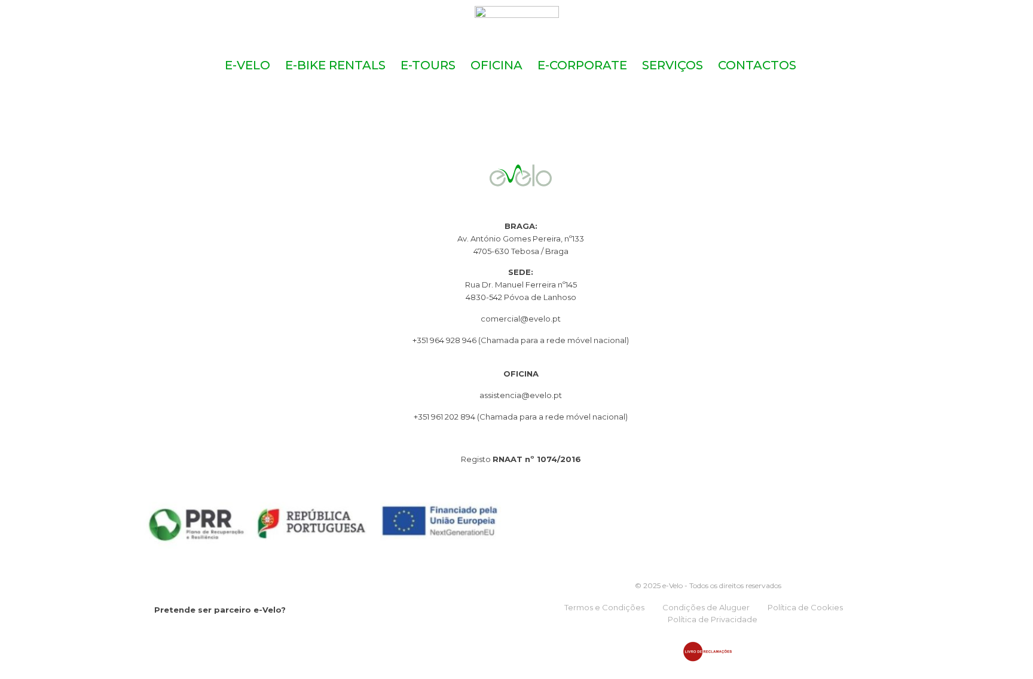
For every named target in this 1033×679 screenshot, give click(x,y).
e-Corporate (582, 65)
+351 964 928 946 (444, 340)
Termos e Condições (604, 607)
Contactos (757, 65)
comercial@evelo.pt (521, 318)
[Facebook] (161, 635)
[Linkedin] (209, 635)
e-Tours (428, 65)
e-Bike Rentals (335, 65)
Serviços (672, 65)
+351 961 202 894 (445, 416)
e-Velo (247, 65)
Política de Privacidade (712, 619)
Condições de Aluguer (706, 607)
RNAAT (507, 459)
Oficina (496, 65)
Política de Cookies (805, 607)
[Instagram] (185, 635)
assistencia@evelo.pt (520, 395)
